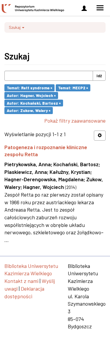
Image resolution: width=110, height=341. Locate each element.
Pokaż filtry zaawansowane (75, 120)
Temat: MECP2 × (73, 87)
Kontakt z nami (21, 281)
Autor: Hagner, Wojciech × (31, 95)
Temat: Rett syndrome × (29, 87)
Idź (99, 75)
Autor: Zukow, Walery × (28, 110)
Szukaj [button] (15, 27)
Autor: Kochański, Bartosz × (34, 102)
